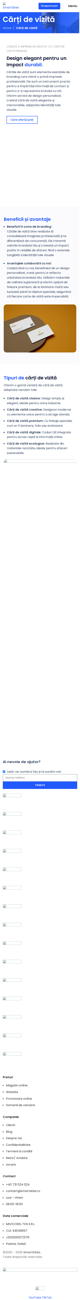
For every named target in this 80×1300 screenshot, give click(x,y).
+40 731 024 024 (18, 1184)
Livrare (11, 1164)
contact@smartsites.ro (23, 1191)
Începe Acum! (49, 5)
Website (12, 1092)
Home (7, 28)
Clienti (10, 1125)
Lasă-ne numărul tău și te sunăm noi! (34, 772)
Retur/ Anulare (17, 1158)
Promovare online (19, 1099)
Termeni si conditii (19, 1151)
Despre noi (14, 1138)
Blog (9, 1132)
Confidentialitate (18, 1145)
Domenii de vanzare (20, 1105)
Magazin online (17, 1085)
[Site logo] (11, 6)
